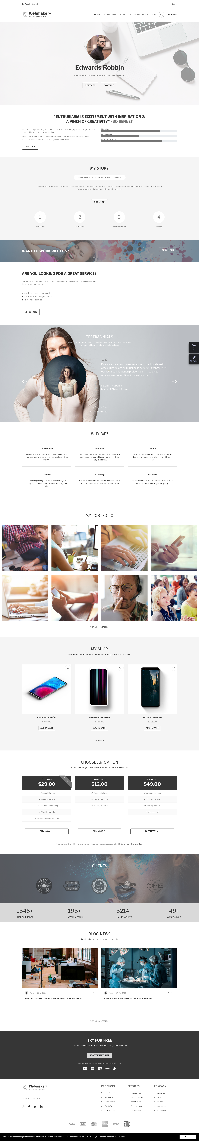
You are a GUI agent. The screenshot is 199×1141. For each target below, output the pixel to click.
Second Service (137, 1097)
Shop (154, 14)
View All (98, 740)
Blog (159, 1097)
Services (116, 15)
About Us (161, 1093)
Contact (145, 14)
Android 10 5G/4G (46, 718)
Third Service (136, 1102)
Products (128, 15)
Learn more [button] (120, 1137)
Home (97, 15)
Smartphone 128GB (99, 718)
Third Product (152, 779)
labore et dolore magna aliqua (133, 844)
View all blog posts (98, 1021)
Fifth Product (110, 1111)
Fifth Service (136, 1111)
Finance (170, 993)
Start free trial (100, 1055)
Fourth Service (136, 1106)
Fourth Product (111, 1106)
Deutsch (35, 4)
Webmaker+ (40, 13)
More (138, 15)
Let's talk (31, 312)
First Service (136, 1093)
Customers (161, 1111)
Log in (174, 4)
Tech (93, 993)
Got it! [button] (187, 1137)
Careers (160, 1102)
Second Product (99, 779)
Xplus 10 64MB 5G (152, 718)
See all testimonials (98, 412)
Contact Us (161, 1106)
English (27, 4)
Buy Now (45, 831)
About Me (99, 202)
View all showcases (98, 627)
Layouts (106, 15)
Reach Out (168, 250)
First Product (47, 779)
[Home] (25, 14)
